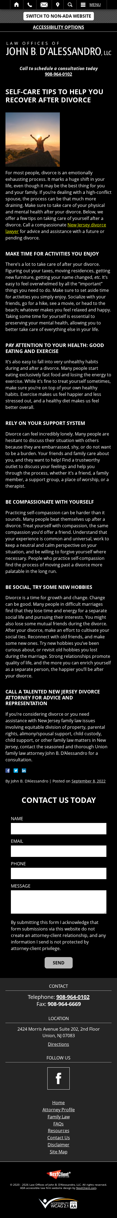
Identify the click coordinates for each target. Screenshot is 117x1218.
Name (17, 819)
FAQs (58, 1124)
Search (70, 4)
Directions (58, 1044)
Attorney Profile (58, 1110)
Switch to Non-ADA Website (58, 16)
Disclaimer (58, 1145)
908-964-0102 (58, 74)
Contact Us (58, 1138)
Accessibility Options (58, 27)
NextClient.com (86, 1188)
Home (16, 4)
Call (29, 4)
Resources (58, 1131)
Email (44, 4)
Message (20, 886)
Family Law (59, 1117)
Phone (18, 864)
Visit (57, 4)
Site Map (58, 1152)
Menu (95, 4)
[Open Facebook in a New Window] (58, 1078)
